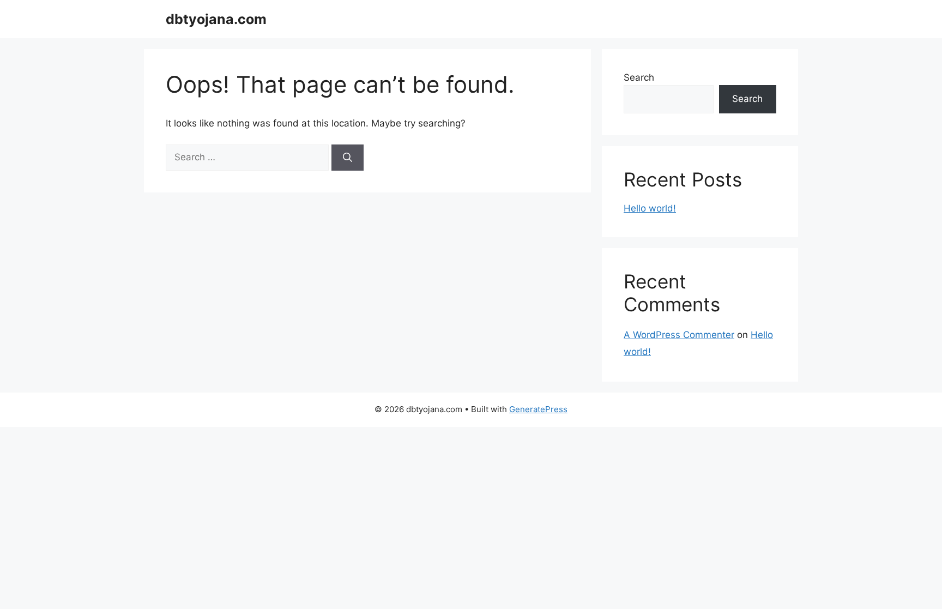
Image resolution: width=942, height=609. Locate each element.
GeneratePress (538, 409)
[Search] (347, 157)
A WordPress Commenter (679, 334)
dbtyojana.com (216, 19)
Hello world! (650, 208)
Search (639, 77)
